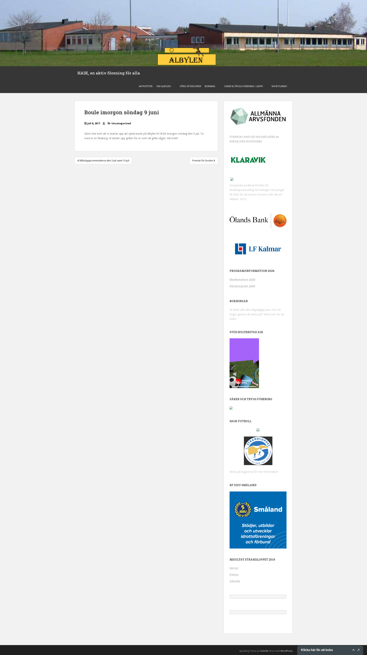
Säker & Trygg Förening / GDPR (243, 86)
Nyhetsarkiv (279, 86)
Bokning (210, 86)
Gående (235, 581)
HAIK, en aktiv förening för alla (108, 72)
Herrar (234, 568)
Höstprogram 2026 (242, 286)
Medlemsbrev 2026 (242, 279)
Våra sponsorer (190, 86)
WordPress (286, 651)
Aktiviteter (146, 86)
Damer (234, 574)
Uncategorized (121, 123)
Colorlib (264, 651)
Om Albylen (163, 86)
